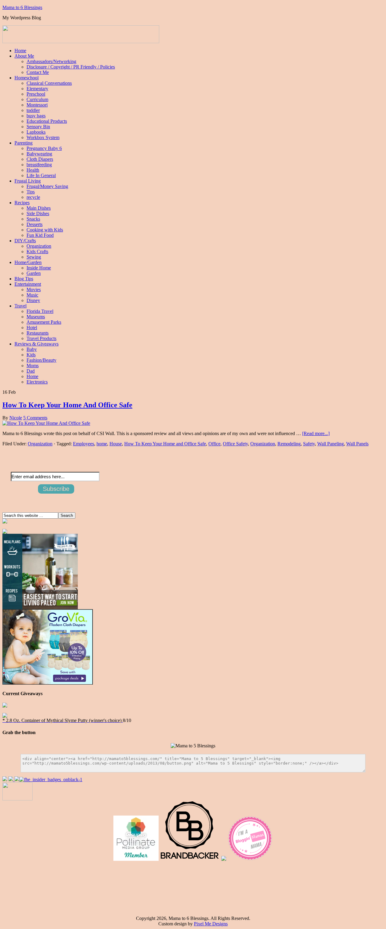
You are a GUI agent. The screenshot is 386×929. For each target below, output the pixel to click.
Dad (31, 371)
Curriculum (37, 99)
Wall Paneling (330, 443)
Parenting (23, 142)
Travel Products (41, 338)
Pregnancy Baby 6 (44, 148)
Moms (33, 365)
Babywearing (39, 153)
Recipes (22, 202)
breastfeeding (39, 164)
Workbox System (43, 137)
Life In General (41, 175)
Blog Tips (23, 278)
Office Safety (235, 443)
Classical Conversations (49, 83)
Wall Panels (357, 443)
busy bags (36, 115)
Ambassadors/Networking (51, 61)
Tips (31, 191)
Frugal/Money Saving (47, 186)
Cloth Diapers (40, 159)
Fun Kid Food (40, 235)
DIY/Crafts (25, 240)
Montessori (37, 104)
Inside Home (39, 267)
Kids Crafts (37, 251)
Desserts (35, 224)
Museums (36, 316)
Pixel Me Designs (211, 923)
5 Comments (35, 417)
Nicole (15, 417)
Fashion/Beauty (41, 360)
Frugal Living (27, 180)
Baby (32, 349)
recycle (33, 197)
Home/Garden (28, 262)
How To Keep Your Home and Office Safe (165, 443)
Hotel (32, 327)
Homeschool (26, 77)
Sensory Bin (38, 126)
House (115, 443)
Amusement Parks (44, 322)
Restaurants (38, 333)
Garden (34, 273)
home (101, 443)
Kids (31, 354)
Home (20, 50)
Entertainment (27, 284)
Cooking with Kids (45, 229)
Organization (39, 246)
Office (214, 443)
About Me (24, 56)
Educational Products (47, 121)
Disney (33, 300)
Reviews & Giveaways (36, 343)
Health (33, 170)
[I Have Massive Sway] (16, 779)
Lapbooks (36, 132)
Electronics (37, 381)
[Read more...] (316, 433)
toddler (33, 110)
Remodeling (289, 443)
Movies (34, 289)
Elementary (37, 88)
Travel (20, 305)
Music (32, 294)
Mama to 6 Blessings (22, 7)
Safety (309, 443)
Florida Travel (40, 311)
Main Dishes (39, 208)
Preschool (36, 94)
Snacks (33, 218)
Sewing (34, 256)
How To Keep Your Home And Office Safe (67, 405)
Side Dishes (38, 213)
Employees (83, 443)
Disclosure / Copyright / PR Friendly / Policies (71, 66)
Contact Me (38, 72)
